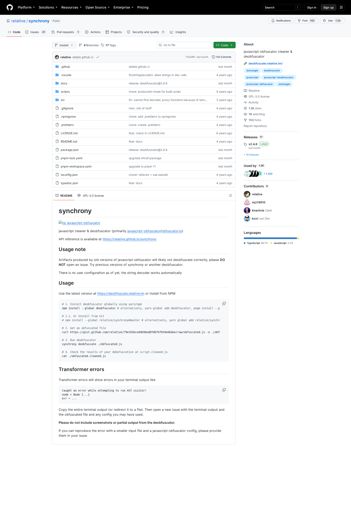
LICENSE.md (69, 133)
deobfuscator (272, 70)
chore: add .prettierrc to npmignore (152, 116)
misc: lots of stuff (140, 108)
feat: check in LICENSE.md (147, 133)
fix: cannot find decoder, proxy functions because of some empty (172, 100)
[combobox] (186, 45)
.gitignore (67, 108)
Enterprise (122, 7)
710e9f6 (190, 56)
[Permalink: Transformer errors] (56, 369)
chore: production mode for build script (155, 91)
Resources (69, 7)
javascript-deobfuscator (279, 77)
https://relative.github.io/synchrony (129, 239)
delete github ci (83, 57)
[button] (224, 303)
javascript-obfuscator (143, 231)
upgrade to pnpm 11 (142, 166)
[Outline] (230, 195)
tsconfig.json (69, 174)
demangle (252, 70)
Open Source (96, 7)
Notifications (283, 20)
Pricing (142, 7)
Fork (308, 20)
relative (18, 20)
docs (64, 83)
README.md (69, 141)
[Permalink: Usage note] (56, 249)
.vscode (66, 75)
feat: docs (135, 141)
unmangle (284, 84)
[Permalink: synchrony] (56, 211)
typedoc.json (69, 183)
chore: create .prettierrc (144, 125)
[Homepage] (9, 7)
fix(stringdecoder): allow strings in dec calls (157, 75)
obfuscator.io (172, 231)
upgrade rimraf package (145, 158)
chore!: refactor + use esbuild (148, 174)
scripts (65, 91)
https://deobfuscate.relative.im (120, 293)
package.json (70, 149)
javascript (252, 77)
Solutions (46, 7)
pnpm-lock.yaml (71, 158)
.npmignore (68, 116)
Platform (24, 7)
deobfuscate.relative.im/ (266, 63)
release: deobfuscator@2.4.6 (148, 83)
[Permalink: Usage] (56, 283)
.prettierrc (67, 125)
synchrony (39, 20)
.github (65, 66)
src (63, 100)
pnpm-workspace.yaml (76, 166)
